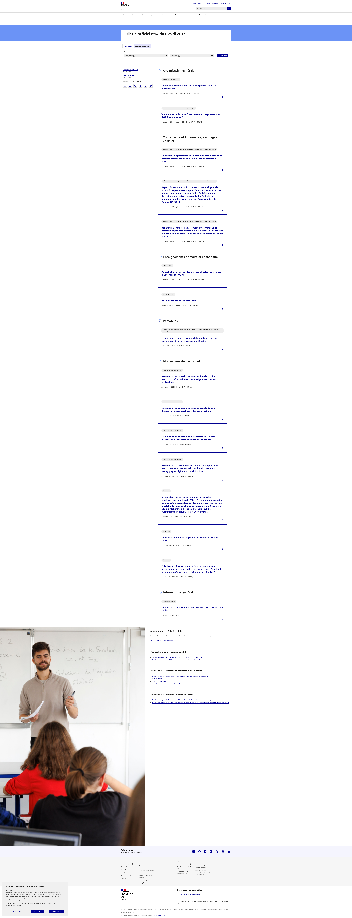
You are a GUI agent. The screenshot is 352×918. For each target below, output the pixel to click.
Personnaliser (17, 911)
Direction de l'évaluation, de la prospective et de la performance (188, 87)
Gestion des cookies (165, 909)
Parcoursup (224, 4)
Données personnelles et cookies (149, 909)
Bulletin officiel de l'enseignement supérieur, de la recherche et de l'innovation (179, 676)
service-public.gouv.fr (199, 901)
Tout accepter (57, 911)
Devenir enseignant (126, 864)
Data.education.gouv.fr (183, 864)
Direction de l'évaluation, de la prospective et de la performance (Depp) (203, 865)
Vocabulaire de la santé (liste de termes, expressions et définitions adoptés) (190, 116)
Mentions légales (132, 909)
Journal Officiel (157, 679)
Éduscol (123, 867)
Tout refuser (37, 911)
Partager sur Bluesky (135, 86)
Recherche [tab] (128, 46)
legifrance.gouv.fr (183, 901)
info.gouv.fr (213, 901)
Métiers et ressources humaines (184, 15)
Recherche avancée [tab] (142, 46)
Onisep (123, 870)
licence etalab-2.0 (158, 915)
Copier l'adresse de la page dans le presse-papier (151, 86)
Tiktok (205, 851)
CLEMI (122, 878)
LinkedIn (211, 851)
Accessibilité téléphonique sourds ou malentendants (214, 909)
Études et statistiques (211, 4)
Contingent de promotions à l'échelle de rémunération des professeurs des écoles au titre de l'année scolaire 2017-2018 (192, 158)
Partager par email (145, 86)
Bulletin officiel (204, 15)
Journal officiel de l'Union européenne (165, 684)
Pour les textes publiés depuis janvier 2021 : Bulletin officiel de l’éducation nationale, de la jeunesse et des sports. (191, 700)
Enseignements (152, 15)
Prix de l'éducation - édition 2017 (178, 300)
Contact (123, 909)
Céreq (140, 883)
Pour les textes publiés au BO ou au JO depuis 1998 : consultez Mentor (176, 657)
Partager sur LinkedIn (140, 86)
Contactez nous (196, 895)
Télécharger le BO (129, 69)
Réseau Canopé (125, 876)
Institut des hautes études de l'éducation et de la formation (146, 869)
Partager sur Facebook (125, 86)
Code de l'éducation (159, 681)
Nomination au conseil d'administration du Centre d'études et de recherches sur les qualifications (188, 409)
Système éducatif (137, 15)
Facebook (199, 851)
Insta (193, 851)
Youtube (223, 851)
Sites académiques (143, 880)
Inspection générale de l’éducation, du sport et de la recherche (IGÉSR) (202, 872)
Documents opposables (127, 912)
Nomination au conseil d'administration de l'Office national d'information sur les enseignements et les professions (188, 379)
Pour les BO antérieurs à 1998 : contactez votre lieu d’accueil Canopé (176, 660)
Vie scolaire (165, 15)
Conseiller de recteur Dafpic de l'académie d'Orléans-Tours (189, 539)
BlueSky (229, 851)
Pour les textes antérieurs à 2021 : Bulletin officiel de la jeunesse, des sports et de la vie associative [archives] (189, 702)
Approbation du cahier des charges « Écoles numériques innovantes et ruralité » (191, 273)
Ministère (124, 15)
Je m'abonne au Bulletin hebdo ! (161, 640)
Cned (122, 873)
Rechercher (229, 8)
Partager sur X (130, 86)
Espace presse (197, 4)
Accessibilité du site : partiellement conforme (186, 909)
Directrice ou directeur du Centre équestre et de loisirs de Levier (192, 609)
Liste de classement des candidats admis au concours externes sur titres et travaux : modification (189, 339)
